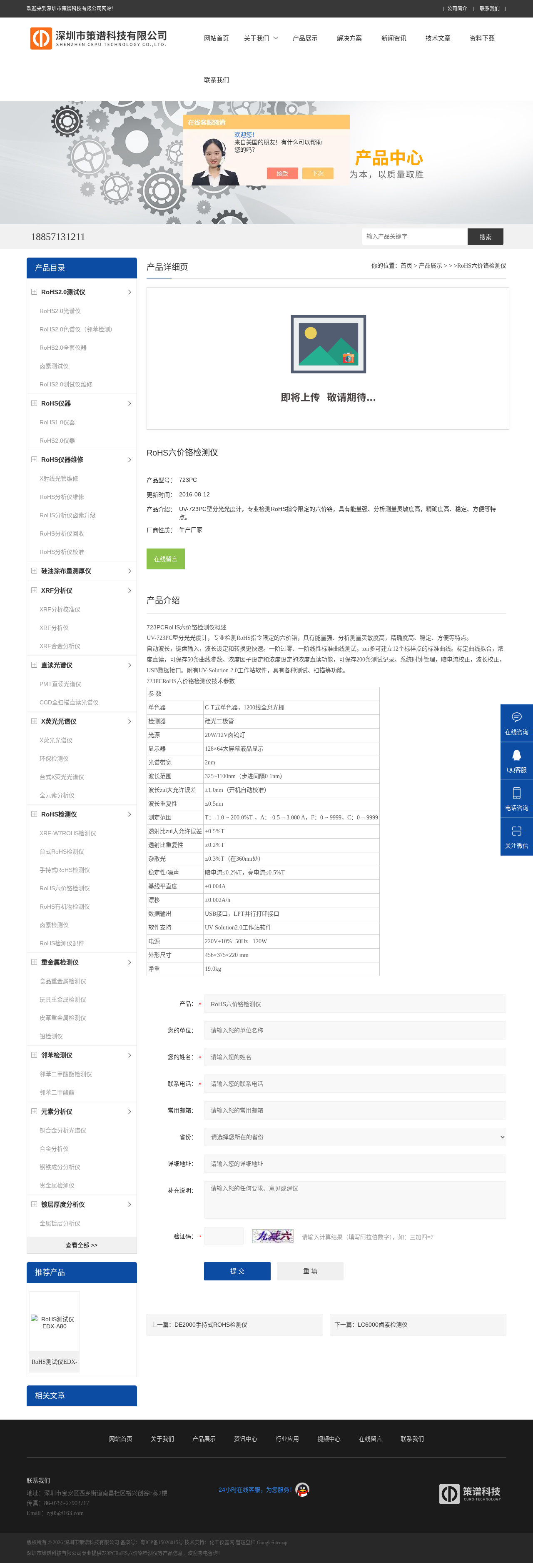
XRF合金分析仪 (60, 646)
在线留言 (165, 559)
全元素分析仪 (57, 795)
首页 (406, 266)
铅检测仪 (51, 1036)
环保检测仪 (54, 758)
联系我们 (490, 9)
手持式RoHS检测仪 (65, 870)
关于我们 (256, 38)
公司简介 (457, 9)
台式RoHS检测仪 (62, 851)
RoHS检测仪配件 (62, 943)
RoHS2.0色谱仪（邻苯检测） (78, 329)
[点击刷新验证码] (273, 1236)
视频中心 (329, 1438)
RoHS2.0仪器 (57, 440)
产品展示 (305, 38)
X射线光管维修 (59, 478)
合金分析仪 (54, 1148)
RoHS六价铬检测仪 (65, 888)
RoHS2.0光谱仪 (60, 311)
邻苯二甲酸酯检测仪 (66, 1074)
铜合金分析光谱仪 (63, 1130)
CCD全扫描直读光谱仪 (69, 702)
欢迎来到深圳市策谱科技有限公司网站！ (72, 9)
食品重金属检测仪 (63, 981)
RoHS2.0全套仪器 (63, 347)
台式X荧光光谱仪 (62, 777)
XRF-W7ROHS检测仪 (68, 833)
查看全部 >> (81, 1245)
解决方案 (349, 38)
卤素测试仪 (54, 366)
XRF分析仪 (54, 627)
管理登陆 (246, 1542)
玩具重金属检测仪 (63, 999)
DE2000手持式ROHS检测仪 (210, 1324)
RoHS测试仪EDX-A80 (54, 1366)
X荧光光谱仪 (56, 740)
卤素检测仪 (54, 925)
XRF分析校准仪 (60, 609)
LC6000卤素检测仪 (383, 1324)
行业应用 (287, 1438)
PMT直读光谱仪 (60, 684)
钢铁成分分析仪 (60, 1167)
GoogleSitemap (272, 1542)
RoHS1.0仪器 (57, 422)
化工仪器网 (221, 1542)
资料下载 (482, 38)
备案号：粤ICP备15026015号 (151, 1542)
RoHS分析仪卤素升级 (68, 515)
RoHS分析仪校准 (62, 552)
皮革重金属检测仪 (63, 1017)
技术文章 (438, 38)
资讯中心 (245, 1438)
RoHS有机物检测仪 (65, 906)
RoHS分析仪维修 (62, 496)
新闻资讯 (393, 38)
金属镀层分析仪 (60, 1223)
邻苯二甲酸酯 (57, 1092)
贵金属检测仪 (57, 1185)
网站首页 (216, 38)
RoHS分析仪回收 (62, 533)
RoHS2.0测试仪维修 (66, 384)
